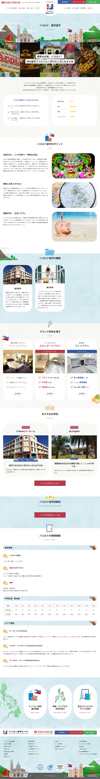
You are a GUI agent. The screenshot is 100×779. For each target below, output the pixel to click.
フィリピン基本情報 (9, 741)
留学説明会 (65, 2)
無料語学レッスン (33, 746)
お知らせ (57, 741)
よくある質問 (67, 8)
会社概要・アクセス (60, 746)
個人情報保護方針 (84, 751)
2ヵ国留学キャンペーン (35, 749)
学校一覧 (37, 8)
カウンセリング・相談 (79, 2)
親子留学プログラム (34, 754)
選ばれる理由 (22, 8)
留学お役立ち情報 (9, 751)
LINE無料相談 (83, 741)
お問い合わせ (82, 749)
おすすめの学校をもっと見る (50, 483)
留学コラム (90, 8)
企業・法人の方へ (59, 749)
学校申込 (81, 746)
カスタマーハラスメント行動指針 (88, 754)
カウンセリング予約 (84, 744)
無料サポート (32, 744)
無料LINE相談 (93, 2)
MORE (18, 393)
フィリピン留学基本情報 (11, 8)
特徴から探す (30, 8)
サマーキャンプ (33, 751)
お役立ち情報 (75, 8)
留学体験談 (83, 8)
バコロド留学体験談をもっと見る (50, 515)
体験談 (6, 754)
